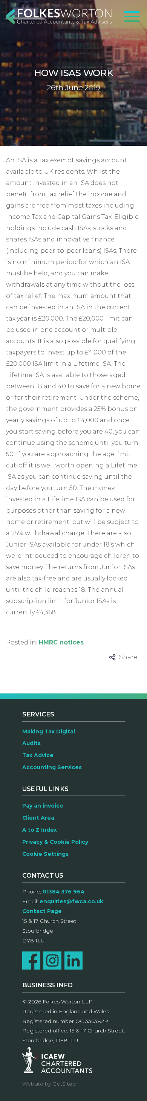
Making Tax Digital (48, 731)
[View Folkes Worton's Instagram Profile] (52, 960)
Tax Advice (38, 755)
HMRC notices (61, 642)
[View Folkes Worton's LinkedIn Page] (73, 960)
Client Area (38, 818)
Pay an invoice (42, 806)
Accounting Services (52, 767)
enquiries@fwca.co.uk (71, 901)
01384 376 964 (63, 892)
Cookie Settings (45, 854)
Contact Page (42, 911)
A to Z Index (39, 830)
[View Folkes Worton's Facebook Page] (31, 960)
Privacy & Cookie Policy (55, 842)
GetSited (64, 1084)
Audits (31, 743)
